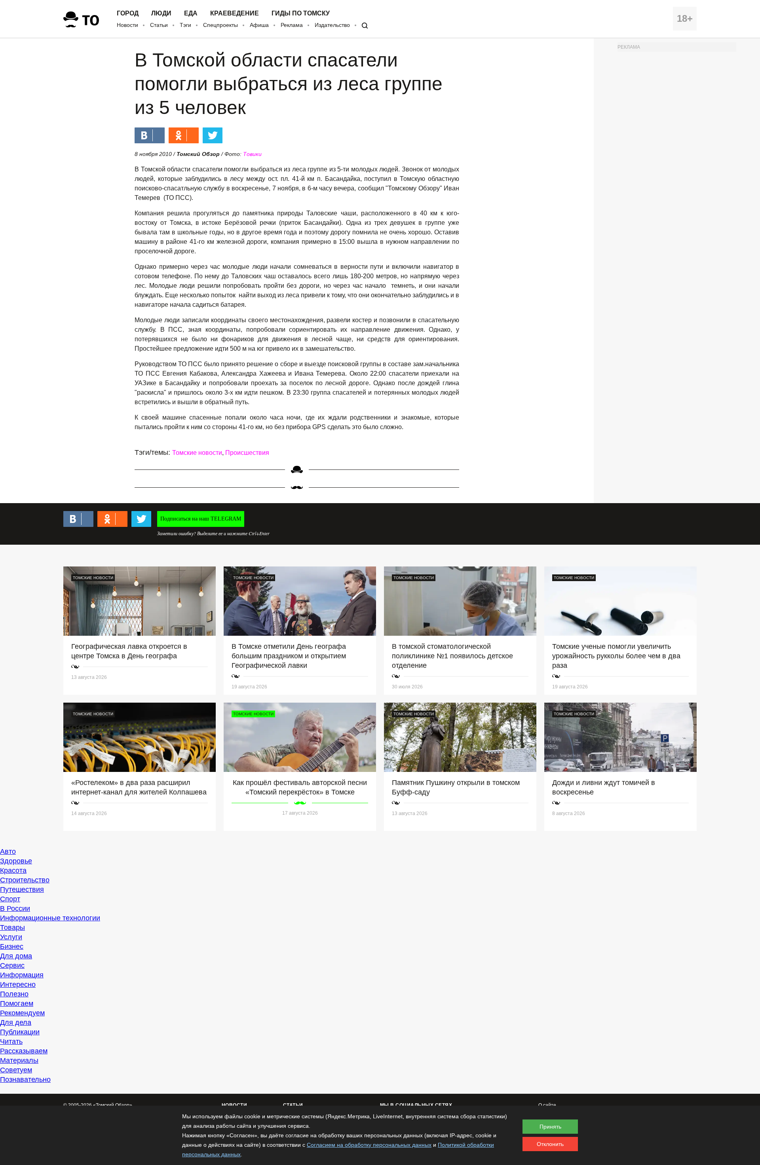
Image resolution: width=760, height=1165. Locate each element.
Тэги (185, 25)
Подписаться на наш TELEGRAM (200, 519)
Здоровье (16, 861)
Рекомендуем (22, 1013)
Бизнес (11, 946)
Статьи (159, 25)
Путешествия (22, 889)
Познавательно (25, 1079)
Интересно (18, 984)
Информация (22, 975)
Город (128, 13)
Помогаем (16, 1003)
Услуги (11, 937)
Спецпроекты (220, 25)
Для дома (16, 956)
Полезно (14, 994)
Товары (12, 927)
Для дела (15, 1022)
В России (15, 908)
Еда (191, 13)
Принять (550, 1126)
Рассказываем (24, 1051)
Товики (252, 154)
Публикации (20, 1032)
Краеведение (234, 13)
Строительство (24, 880)
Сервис (12, 965)
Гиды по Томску (301, 13)
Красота (13, 870)
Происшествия (247, 452)
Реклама (292, 25)
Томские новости (197, 452)
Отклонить (550, 1144)
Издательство (332, 25)
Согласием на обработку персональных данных (369, 1145)
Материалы (19, 1060)
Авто (8, 851)
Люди (161, 13)
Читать (11, 1041)
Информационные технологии (50, 918)
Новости (127, 25)
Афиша (259, 25)
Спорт (10, 899)
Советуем (16, 1070)
